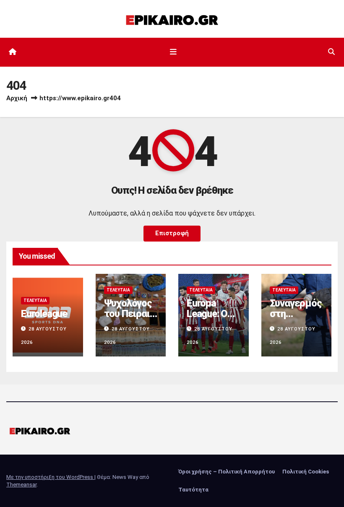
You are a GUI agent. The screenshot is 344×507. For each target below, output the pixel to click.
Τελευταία (35, 300)
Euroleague (44, 314)
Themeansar (21, 484)
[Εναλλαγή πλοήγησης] (173, 52)
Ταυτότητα (193, 489)
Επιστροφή (172, 233)
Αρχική (16, 98)
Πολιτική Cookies (305, 471)
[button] (331, 52)
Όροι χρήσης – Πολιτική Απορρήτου (226, 471)
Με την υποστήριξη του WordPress (50, 477)
